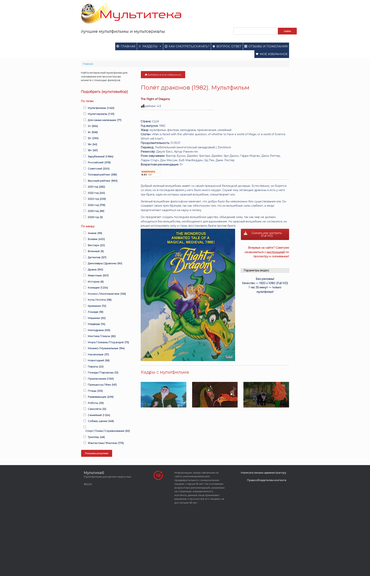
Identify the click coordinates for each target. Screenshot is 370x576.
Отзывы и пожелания (268, 46)
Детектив (97, 257)
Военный (96, 251)
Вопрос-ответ (228, 46)
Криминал (97, 305)
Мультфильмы (101, 107)
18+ (93, 150)
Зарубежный (100, 156)
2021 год (96, 186)
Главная (128, 46)
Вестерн (96, 245)
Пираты (95, 366)
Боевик (96, 239)
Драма (95, 269)
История (96, 281)
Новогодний (98, 360)
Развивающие (101, 396)
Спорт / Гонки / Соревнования (107, 430)
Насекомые (98, 354)
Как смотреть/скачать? (189, 46)
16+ (92, 144)
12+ (93, 138)
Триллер (96, 436)
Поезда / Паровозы (103, 372)
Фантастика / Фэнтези (106, 442)
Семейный (99, 415)
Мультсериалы (101, 113)
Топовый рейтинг (102, 174)
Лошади (95, 311)
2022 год (96, 192)
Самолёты (97, 408)
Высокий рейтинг (103, 180)
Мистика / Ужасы (102, 336)
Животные (98, 275)
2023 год (97, 198)
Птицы (95, 390)
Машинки (97, 317)
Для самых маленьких (104, 120)
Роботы (96, 402)
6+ (93, 132)
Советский (98, 168)
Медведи (96, 323)
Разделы (150, 46)
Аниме (95, 233)
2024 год (96, 204)
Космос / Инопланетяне (107, 293)
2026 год (95, 217)
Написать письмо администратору (263, 472)
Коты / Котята (100, 299)
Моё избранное (274, 54)
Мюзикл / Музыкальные (106, 348)
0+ (93, 125)
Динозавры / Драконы (105, 263)
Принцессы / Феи (102, 384)
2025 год (96, 210)
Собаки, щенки (101, 421)
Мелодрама (99, 330)
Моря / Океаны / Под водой (108, 342)
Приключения (101, 378)
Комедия (98, 287)
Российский (99, 162)
